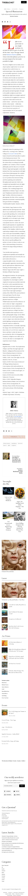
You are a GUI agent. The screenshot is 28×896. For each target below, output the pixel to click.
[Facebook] (2, 22)
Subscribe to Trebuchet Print (18, 892)
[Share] (10, 22)
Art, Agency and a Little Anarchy (8, 852)
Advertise (5, 892)
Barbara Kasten (14, 16)
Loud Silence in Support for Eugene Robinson (11, 846)
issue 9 (4, 445)
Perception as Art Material (15, 619)
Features (21, 9)
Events (3, 869)
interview (20, 443)
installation (14, 443)
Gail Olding (4, 695)
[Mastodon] (5, 22)
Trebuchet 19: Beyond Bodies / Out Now (13, 600)
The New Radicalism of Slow (7, 845)
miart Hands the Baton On (7, 850)
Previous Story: (16, 459)
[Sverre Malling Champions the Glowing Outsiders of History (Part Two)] (19, 516)
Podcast (3, 876)
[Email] (8, 22)
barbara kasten (6, 443)
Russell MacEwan (5, 691)
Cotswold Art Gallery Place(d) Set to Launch (10, 837)
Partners (3, 874)
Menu (24, 2)
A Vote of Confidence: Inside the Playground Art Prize (12, 848)
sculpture (14, 445)
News (3, 872)
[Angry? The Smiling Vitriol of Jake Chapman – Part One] (19, 493)
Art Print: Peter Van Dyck (14, 663)
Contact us (10, 892)
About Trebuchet (5, 865)
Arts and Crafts (13, 153)
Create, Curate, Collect (19, 761)
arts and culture (18, 416)
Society (3, 877)
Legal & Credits (8, 893)
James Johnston (5, 687)
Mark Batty (4, 682)
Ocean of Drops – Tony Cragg (9, 720)
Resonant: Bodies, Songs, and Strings (10, 741)
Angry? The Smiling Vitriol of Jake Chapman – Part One (20, 505)
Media (13, 893)
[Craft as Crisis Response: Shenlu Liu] (8, 491)
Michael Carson (5, 684)
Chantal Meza (5, 693)
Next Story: (17, 471)
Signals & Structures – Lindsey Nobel (10, 734)
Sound (3, 879)
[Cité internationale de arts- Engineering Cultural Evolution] (8, 515)
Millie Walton (7, 9)
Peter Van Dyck (5, 697)
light (9, 445)
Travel (3, 881)
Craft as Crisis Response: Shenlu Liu (8, 498)
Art (2, 867)
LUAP (3, 689)
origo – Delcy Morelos (7, 727)
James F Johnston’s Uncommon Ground (10, 839)
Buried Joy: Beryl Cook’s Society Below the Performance (13, 843)
